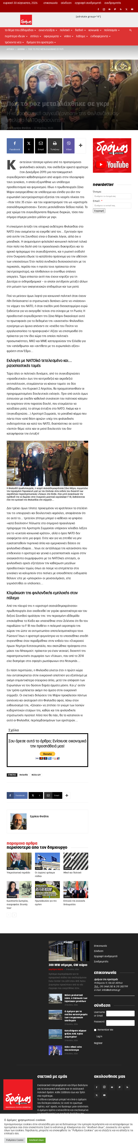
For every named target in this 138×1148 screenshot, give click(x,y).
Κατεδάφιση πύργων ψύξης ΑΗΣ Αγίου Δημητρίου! (76, 1034)
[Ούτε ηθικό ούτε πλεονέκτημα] (55, 1050)
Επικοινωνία (51, 3)
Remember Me (105, 1030)
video (67, 36)
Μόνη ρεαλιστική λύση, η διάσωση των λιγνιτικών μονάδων (76, 998)
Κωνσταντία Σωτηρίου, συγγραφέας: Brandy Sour (17, 904)
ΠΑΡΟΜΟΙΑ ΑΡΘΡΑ (22, 843)
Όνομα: (97, 191)
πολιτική (67, 868)
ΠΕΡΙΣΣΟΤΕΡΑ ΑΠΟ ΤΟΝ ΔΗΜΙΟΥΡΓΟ (37, 847)
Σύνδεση (66, 3)
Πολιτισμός (110, 30)
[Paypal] (115, 9)
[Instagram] (104, 9)
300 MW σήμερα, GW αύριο (68, 965)
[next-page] (14, 915)
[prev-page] (9, 915)
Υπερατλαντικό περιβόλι (18, 873)
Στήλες (34, 36)
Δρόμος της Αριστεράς (40, 42)
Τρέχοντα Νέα (13, 42)
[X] (126, 9)
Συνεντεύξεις (47, 30)
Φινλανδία (24, 775)
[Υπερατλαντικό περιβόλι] (19, 861)
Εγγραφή (99, 210)
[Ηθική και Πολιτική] (75, 861)
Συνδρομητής (113, 3)
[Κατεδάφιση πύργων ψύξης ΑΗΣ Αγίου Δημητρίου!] (55, 1034)
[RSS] (120, 9)
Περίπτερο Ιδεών (15, 36)
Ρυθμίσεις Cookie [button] (14, 1140)
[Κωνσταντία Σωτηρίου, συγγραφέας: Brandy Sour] (19, 889)
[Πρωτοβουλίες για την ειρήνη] (47, 889)
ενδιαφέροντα (99, 36)
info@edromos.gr (111, 990)
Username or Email (99, 1014)
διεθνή (21, 49)
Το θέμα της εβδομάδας (19, 30)
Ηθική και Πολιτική (72, 873)
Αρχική (10, 49)
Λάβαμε (80, 36)
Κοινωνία (94, 30)
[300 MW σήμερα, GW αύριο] (69, 951)
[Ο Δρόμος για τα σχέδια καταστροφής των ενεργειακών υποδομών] (55, 1014)
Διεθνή (79, 30)
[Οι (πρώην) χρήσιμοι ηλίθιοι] (47, 861)
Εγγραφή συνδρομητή (88, 3)
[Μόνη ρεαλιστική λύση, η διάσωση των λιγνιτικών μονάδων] (55, 998)
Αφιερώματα (51, 36)
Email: (97, 200)
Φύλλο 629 (36, 775)
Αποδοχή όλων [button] (36, 1140)
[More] (81, 145)
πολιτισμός (12, 896)
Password (99, 1022)
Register (98, 1043)
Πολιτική (65, 30)
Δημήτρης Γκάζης (56, 969)
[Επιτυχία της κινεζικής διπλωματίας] (75, 889)
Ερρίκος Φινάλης (21, 128)
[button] (131, 30)
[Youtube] (132, 9)
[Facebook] (98, 9)
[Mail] (109, 9)
